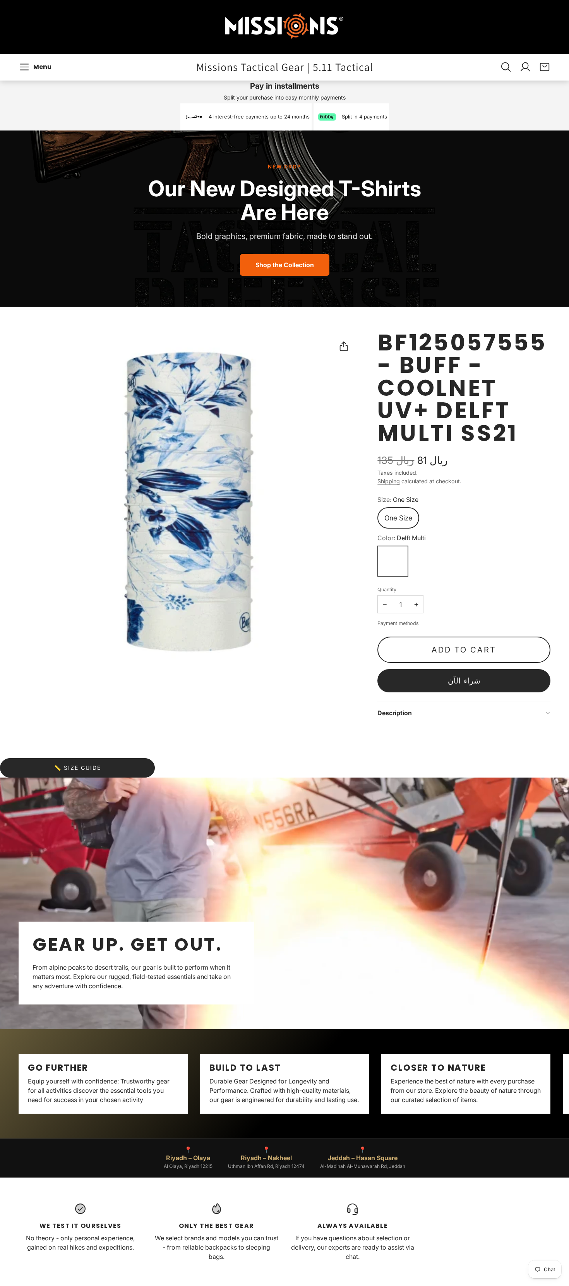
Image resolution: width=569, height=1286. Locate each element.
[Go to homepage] (284, 27)
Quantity (386, 589)
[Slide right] (550, 1083)
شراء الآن (464, 680)
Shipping (388, 481)
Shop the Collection (284, 265)
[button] (37, 67)
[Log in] (525, 67)
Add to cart (464, 649)
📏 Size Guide (77, 767)
